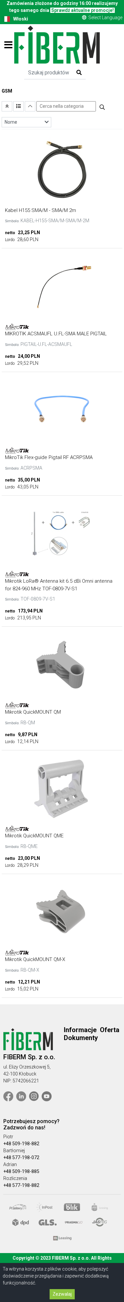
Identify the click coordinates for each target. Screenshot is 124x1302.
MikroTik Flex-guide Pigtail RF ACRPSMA (49, 457)
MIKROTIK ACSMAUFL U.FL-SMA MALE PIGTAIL (56, 334)
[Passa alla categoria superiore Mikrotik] (7, 106)
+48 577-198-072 (21, 1157)
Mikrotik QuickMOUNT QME (34, 836)
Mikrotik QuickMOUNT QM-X (35, 959)
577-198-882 (25, 1185)
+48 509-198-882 (21, 1143)
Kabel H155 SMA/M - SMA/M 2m (40, 210)
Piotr (8, 1136)
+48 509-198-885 (21, 1171)
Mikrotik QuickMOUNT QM (33, 712)
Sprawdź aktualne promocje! (82, 10)
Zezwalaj (62, 1294)
